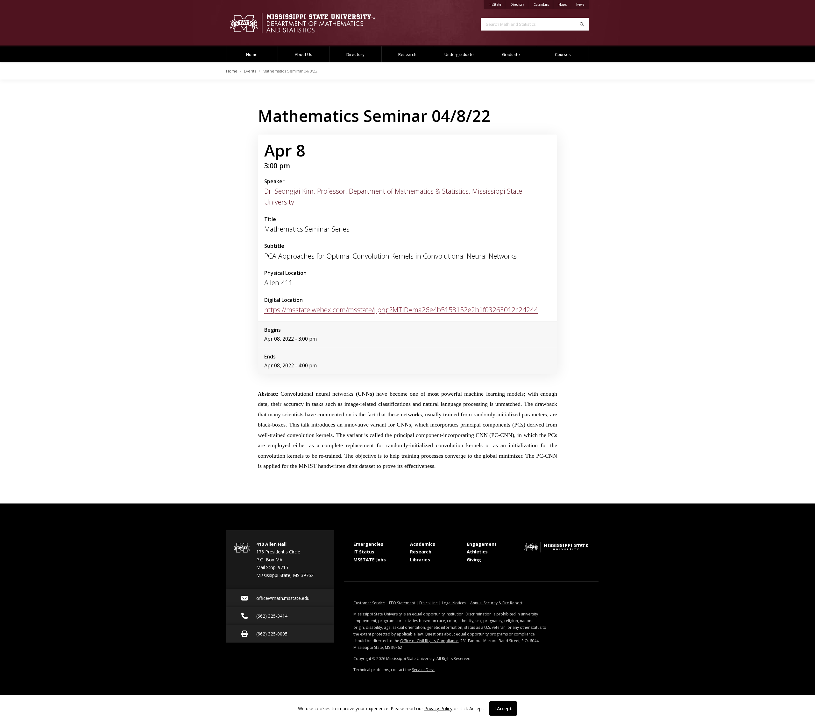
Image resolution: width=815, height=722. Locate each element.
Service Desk (423, 669)
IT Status (363, 552)
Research (407, 54)
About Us (303, 54)
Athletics (477, 552)
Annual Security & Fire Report (496, 603)
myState (497, 4)
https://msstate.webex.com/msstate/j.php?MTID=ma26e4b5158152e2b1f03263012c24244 (401, 309)
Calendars (544, 4)
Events (250, 71)
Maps (564, 4)
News (582, 4)
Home (252, 54)
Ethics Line (428, 603)
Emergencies (368, 544)
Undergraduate (459, 54)
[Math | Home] (312, 23)
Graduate (511, 54)
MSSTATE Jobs (369, 560)
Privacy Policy (438, 708)
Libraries (420, 560)
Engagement (482, 544)
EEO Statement (402, 603)
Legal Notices (454, 603)
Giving (474, 560)
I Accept (503, 708)
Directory (520, 4)
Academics (422, 544)
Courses (563, 54)
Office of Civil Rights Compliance (429, 640)
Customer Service (369, 603)
